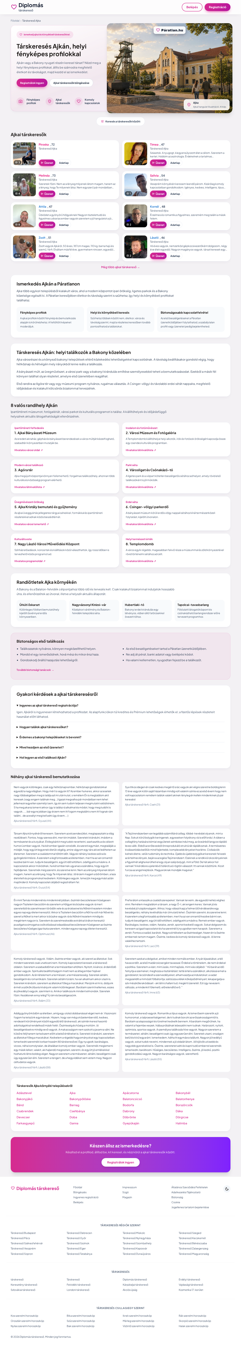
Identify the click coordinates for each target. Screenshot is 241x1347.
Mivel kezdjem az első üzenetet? (41, 747)
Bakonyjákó (24, 1099)
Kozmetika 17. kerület (191, 1289)
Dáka (179, 1111)
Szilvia (154, 175)
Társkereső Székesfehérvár (27, 1243)
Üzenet (47, 162)
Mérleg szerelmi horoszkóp (138, 1320)
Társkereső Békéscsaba (193, 1243)
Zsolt (42, 237)
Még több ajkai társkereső (120, 267)
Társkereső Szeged (190, 1232)
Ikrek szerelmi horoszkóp (137, 1315)
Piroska (44, 144)
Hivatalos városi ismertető (31, 524)
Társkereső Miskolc (134, 1232)
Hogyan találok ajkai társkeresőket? (43, 727)
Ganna (74, 1123)
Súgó (125, 1192)
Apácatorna (131, 1093)
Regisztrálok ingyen (32, 82)
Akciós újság (130, 1289)
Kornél (154, 206)
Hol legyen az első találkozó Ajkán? (42, 757)
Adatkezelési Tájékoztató (186, 1192)
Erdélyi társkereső (189, 1279)
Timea (154, 144)
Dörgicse (182, 1117)
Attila (42, 206)
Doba (73, 1117)
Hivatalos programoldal (29, 561)
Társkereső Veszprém (23, 1248)
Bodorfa (128, 1105)
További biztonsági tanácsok (35, 669)
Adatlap (64, 162)
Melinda (44, 175)
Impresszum (129, 1187)
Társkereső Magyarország (194, 1253)
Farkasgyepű (25, 1123)
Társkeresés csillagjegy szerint (120, 1308)
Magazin (127, 1197)
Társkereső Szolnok (78, 1243)
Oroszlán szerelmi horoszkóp (27, 1320)
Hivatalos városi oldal (28, 450)
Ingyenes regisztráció (85, 1197)
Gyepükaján (131, 1123)
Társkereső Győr (76, 1238)
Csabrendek (25, 1111)
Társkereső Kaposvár (135, 1248)
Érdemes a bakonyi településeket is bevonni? (50, 737)
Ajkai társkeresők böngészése (71, 82)
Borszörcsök (184, 1105)
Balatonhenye (185, 1099)
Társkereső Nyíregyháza (137, 1238)
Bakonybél (183, 1093)
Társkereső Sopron (22, 1253)
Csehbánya (77, 1111)
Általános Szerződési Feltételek (189, 1187)
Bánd (20, 1105)
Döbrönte (129, 1117)
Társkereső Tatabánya (79, 1253)
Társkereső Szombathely (137, 1243)
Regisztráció (217, 7)
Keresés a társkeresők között (120, 121)
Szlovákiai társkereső (23, 1289)
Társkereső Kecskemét (192, 1238)
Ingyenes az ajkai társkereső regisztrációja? (48, 705)
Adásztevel (24, 1093)
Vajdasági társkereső (191, 1284)
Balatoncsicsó (132, 1099)
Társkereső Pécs (20, 1238)
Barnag (74, 1105)
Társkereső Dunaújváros (137, 1253)
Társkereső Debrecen (79, 1232)
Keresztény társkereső (24, 1284)
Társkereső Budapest (23, 1232)
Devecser (23, 1117)
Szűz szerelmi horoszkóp (81, 1320)
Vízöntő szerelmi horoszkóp (138, 1326)
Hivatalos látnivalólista (141, 450)
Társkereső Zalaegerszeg (193, 1248)
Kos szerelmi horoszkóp (24, 1315)
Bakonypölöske (80, 1099)
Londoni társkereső (78, 1289)
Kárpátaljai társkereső (135, 1284)
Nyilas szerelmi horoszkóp (26, 1326)
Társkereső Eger (76, 1248)
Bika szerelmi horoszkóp (81, 1315)
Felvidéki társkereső (78, 1284)
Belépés (192, 7)
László (154, 237)
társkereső (17, 1279)
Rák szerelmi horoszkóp (192, 1315)
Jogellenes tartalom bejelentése (190, 1207)
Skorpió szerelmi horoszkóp (195, 1320)
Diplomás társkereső (135, 1279)
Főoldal (15, 20)
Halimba (181, 1123)
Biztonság (177, 1197)
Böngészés (80, 1192)
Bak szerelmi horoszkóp (80, 1326)
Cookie (175, 1202)
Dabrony (129, 1111)
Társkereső (73, 1279)
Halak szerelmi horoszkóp (193, 1326)
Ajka (72, 1093)
